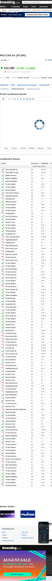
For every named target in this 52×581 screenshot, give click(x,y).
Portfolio (5, 538)
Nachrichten (43, 7)
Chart (13, 85)
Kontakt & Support (27, 538)
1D (27, 99)
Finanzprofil (44, 85)
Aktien (4, 10)
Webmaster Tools (8, 541)
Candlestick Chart (3, 99)
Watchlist (16, 7)
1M (33, 99)
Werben (24, 535)
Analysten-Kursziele (33, 89)
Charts (33, 7)
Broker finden (7, 506)
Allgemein (4, 85)
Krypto (25, 7)
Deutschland (26, 10)
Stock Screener (14, 10)
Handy (4, 535)
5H (24, 99)
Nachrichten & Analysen (27, 85)
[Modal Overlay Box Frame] (23, 566)
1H (21, 99)
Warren (35, 10)
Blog (3, 532)
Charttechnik (4, 89)
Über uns (25, 532)
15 (15, 99)
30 (18, 99)
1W (30, 99)
